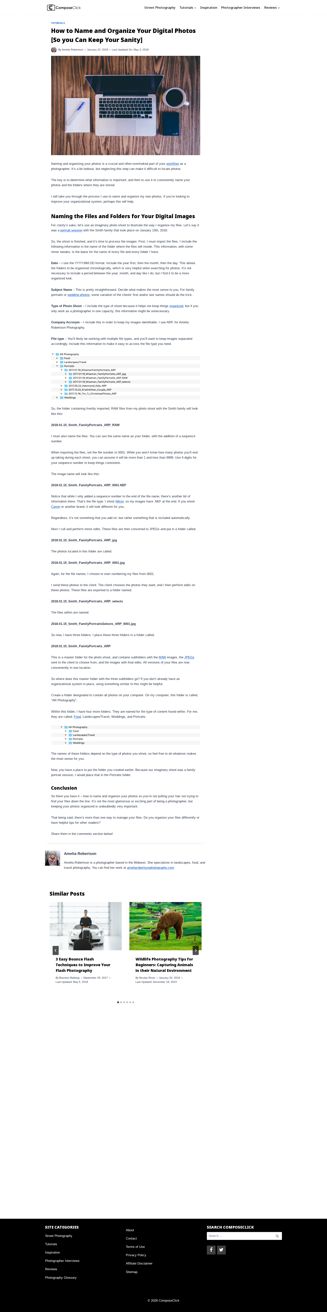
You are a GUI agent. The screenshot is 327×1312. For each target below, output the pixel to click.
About (130, 1230)
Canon (55, 507)
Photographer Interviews (240, 7)
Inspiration (208, 7)
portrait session (71, 230)
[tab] (118, 1002)
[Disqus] (125, 1071)
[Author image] (54, 50)
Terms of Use (135, 1247)
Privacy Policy (136, 1255)
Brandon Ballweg (69, 977)
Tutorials (58, 23)
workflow (172, 164)
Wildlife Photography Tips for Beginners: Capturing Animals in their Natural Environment (164, 965)
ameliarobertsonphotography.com (150, 867)
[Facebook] (211, 1250)
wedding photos (79, 295)
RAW (162, 657)
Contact (131, 1238)
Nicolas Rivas (147, 977)
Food (77, 717)
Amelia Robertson (72, 49)
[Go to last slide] (56, 950)
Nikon (119, 501)
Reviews (51, 1269)
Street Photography (159, 7)
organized (176, 306)
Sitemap (131, 1272)
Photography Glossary (61, 1277)
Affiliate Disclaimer (139, 1263)
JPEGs (189, 657)
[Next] (196, 950)
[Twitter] (221, 1250)
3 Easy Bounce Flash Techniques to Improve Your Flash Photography (83, 965)
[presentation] (86, 926)
